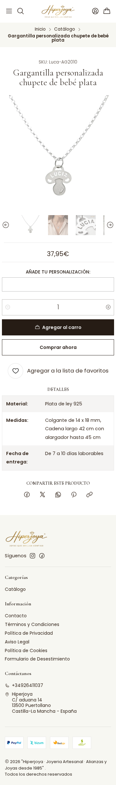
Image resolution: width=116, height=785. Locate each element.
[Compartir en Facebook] (27, 495)
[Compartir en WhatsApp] (58, 495)
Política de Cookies (26, 650)
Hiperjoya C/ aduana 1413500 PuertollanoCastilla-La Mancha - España (44, 702)
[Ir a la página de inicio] (58, 11)
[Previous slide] (7, 225)
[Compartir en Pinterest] (73, 495)
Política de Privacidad (29, 633)
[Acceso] (95, 11)
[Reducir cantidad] (7, 307)
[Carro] (107, 11)
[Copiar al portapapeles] (89, 495)
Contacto (16, 615)
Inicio (40, 29)
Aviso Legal (17, 642)
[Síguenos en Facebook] (42, 555)
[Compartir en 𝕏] (42, 495)
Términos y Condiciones (32, 624)
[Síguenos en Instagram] (32, 555)
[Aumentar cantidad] (108, 307)
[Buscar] (20, 11)
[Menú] (9, 11)
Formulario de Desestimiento (37, 659)
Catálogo (64, 29)
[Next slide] (109, 225)
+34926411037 (27, 685)
